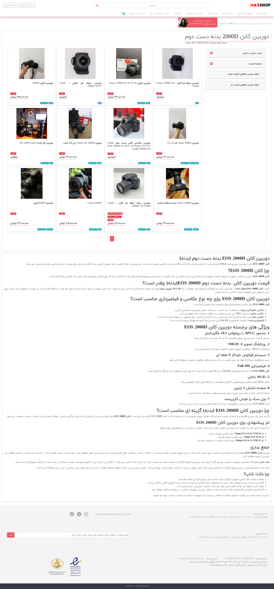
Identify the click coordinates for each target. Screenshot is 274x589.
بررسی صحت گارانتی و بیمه (214, 516)
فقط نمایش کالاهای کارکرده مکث (243, 74)
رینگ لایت (194, 516)
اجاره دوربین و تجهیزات (194, 13)
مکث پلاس (177, 13)
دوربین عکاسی (260, 23)
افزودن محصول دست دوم (159, 13)
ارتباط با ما (253, 537)
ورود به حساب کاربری (13, 5)
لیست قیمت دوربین (137, 13)
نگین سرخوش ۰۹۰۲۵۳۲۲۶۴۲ (202, 23)
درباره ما (263, 537)
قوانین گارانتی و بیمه (257, 516)
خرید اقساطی (212, 13)
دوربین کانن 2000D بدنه (234, 23)
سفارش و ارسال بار (221, 537)
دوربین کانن (248, 23)
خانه (269, 23)
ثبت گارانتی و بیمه (237, 516)
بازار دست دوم (227, 13)
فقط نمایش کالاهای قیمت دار (244, 84)
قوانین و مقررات (238, 537)
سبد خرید (30, 5)
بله (121, 13)
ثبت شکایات (204, 537)
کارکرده (220, 23)
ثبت (11, 535)
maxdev (129, 586)
